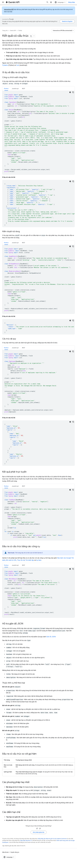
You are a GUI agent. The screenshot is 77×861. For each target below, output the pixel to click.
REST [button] (23, 88)
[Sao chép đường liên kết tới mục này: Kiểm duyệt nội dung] (21, 231)
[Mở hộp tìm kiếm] (47, 2)
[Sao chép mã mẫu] (73, 92)
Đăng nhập (71, 2)
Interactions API (9, 9)
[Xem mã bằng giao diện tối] (70, 92)
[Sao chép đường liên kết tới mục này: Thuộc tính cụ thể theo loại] (27, 683)
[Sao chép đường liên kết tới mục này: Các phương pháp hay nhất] (31, 782)
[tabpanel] (38, 133)
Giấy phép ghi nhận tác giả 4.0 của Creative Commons (52, 838)
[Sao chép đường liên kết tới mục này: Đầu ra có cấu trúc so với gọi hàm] (38, 754)
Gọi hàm (38, 560)
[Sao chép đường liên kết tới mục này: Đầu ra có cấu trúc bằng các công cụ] (42, 546)
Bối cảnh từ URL (11, 560)
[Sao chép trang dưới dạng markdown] (31, 35)
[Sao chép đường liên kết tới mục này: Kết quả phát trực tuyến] (28, 472)
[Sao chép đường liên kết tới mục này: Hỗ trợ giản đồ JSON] (25, 624)
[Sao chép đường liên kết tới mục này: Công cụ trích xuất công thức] (29, 77)
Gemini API (13, 30)
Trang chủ (5, 30)
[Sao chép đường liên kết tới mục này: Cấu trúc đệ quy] (18, 339)
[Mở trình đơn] (3, 2)
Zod (17, 65)
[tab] (6, 88)
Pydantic (5, 65)
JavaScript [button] (15, 88)
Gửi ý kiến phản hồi (38, 832)
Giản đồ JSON (51, 637)
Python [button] (6, 88)
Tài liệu (20, 30)
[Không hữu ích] (39, 828)
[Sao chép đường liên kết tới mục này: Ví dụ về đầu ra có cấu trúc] (31, 72)
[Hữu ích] (37, 828)
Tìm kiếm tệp (29, 560)
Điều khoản (5, 852)
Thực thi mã (21, 560)
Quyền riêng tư (15, 852)
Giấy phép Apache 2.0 (26, 840)
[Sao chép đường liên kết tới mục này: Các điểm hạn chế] (22, 812)
